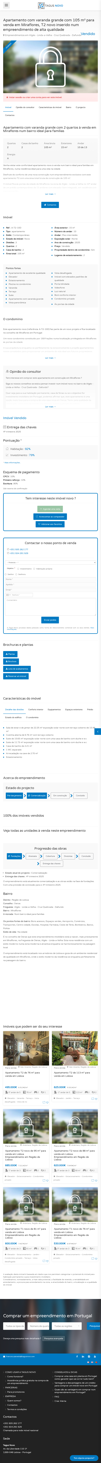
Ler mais (49, 194)
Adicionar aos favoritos (51, 524)
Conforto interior (35, 709)
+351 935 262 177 (19, 549)
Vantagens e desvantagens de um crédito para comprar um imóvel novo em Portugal (76, 1384)
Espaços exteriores (74, 709)
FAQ (57, 1396)
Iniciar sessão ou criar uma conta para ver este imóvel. (35, 97)
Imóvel (8, 107)
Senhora (22, 574)
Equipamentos (54, 709)
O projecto (80, 107)
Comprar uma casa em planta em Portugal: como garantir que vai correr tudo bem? (76, 1377)
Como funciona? (15, 1376)
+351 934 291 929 (19, 553)
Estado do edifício (13, 717)
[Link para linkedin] (83, 1356)
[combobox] (8, 595)
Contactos (9, 115)
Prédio (90, 709)
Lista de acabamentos (18, 669)
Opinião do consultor (25, 107)
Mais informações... (12, 463)
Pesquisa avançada (53, 1338)
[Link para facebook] (77, 1356)
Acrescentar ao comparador (51, 517)
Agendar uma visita (51, 509)
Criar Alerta (60, 1401)
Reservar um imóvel (17, 676)
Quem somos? (14, 1400)
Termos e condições (17, 1409)
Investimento (26, 569)
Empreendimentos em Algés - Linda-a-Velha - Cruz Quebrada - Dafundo (42, 35)
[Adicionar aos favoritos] (47, 1102)
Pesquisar (95, 1326)
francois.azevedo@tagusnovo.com (20, 1356)
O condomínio (32, 717)
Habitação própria (44, 569)
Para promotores (16, 1392)
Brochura (12, 661)
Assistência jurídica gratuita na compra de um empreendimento (28, 1382)
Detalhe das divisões (14, 709)
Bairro (68, 107)
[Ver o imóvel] (44, 1102)
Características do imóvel (50, 107)
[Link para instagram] (89, 1356)
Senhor (11, 574)
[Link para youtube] (95, 1356)
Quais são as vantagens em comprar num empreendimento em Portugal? (75, 1391)
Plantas (11, 654)
